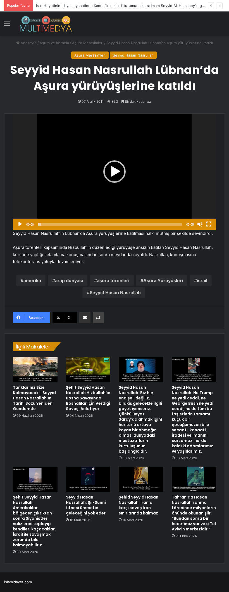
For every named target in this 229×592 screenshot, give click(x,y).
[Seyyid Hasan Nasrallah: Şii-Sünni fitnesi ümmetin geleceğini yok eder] (88, 479)
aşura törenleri (113, 280)
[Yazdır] (98, 317)
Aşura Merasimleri (87, 43)
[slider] (110, 224)
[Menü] (7, 25)
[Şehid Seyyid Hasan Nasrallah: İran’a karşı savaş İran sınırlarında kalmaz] (141, 479)
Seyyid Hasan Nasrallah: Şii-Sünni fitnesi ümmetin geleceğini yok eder (86, 505)
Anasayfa (28, 43)
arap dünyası (69, 280)
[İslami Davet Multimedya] (45, 23)
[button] (114, 171)
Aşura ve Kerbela (54, 43)
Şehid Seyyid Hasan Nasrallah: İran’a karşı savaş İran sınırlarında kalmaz (138, 505)
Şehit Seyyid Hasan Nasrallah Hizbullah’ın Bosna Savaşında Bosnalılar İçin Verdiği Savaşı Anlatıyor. (88, 398)
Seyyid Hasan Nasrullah (133, 55)
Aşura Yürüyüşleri (163, 280)
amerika (32, 280)
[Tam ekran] (209, 224)
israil (202, 280)
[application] (114, 172)
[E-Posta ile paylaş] (84, 317)
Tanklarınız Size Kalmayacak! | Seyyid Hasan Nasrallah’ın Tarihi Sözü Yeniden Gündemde (34, 398)
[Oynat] (20, 224)
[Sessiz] (200, 224)
